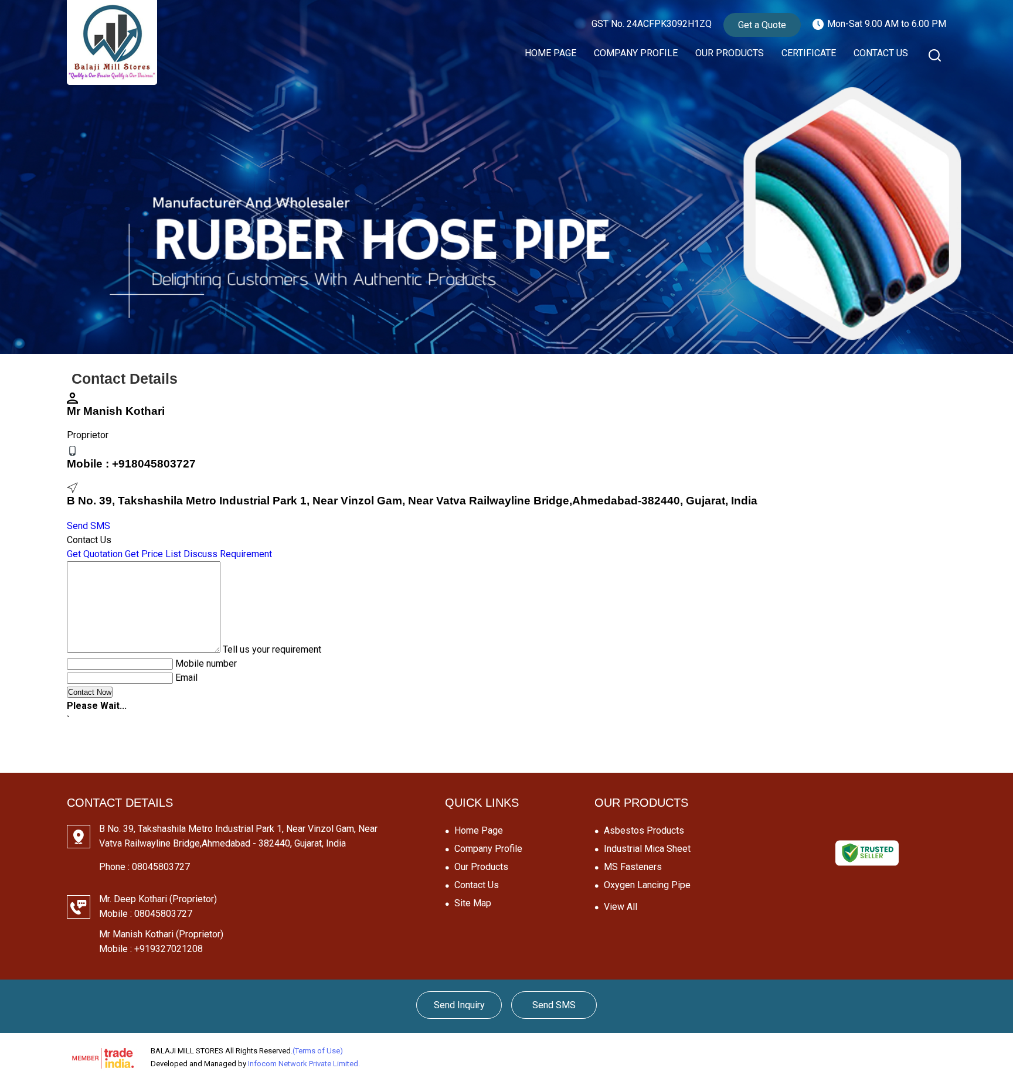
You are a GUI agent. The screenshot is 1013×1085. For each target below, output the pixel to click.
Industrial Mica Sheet (647, 848)
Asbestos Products (644, 830)
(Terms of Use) (318, 1050)
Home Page (550, 53)
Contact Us (881, 53)
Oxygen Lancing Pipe (647, 884)
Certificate (808, 53)
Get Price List (153, 553)
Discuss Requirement (227, 553)
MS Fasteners (633, 866)
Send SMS (88, 525)
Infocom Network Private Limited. (304, 1063)
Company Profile (636, 53)
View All (620, 906)
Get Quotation (95, 553)
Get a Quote (762, 24)
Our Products (729, 53)
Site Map (472, 903)
